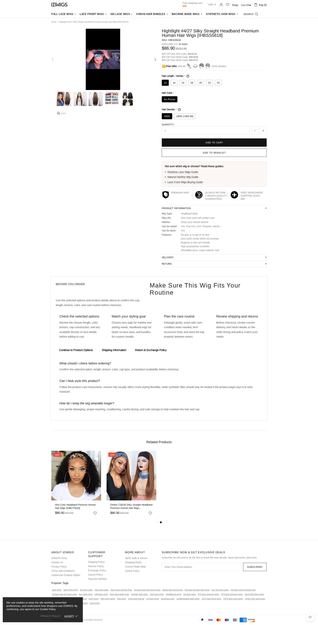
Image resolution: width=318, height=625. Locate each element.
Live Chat (246, 5)
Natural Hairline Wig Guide (182, 176)
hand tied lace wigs (254, 594)
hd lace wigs (189, 594)
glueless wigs (167, 598)
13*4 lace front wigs (211, 598)
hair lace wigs (102, 590)
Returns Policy (96, 566)
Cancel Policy (95, 574)
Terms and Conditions (63, 570)
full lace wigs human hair (243, 590)
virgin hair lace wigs (255, 598)
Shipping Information (114, 350)
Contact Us (57, 562)
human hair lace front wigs (147, 590)
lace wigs (56, 590)
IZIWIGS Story (59, 558)
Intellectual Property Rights (65, 575)
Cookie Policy (132, 570)
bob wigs (121, 598)
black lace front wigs (172, 590)
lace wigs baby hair (119, 594)
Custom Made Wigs (135, 566)
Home (53, 22)
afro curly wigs (108, 598)
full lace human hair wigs (197, 590)
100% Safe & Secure (136, 558)
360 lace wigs (157, 594)
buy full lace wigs (220, 590)
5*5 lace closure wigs (208, 594)
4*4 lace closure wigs (232, 594)
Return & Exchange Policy (151, 350)
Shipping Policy (96, 562)
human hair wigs (139, 594)
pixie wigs (95, 603)
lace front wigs (70, 590)
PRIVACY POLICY (51, 616)
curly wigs (94, 598)
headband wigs (173, 594)
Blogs (235, 5)
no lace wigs (152, 598)
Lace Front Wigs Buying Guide (185, 182)
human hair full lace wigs (64, 594)
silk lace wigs (101, 594)
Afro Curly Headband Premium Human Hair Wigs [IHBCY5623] (75, 506)
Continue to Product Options (76, 350)
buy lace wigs (86, 594)
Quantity (168, 124)
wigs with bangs (136, 598)
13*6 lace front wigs (233, 598)
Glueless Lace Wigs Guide (182, 171)
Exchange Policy (97, 570)
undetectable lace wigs (187, 598)
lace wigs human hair (121, 590)
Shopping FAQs (133, 562)
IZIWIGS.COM (59, 4)
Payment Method (97, 579)
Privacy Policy (59, 566)
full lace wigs (86, 590)
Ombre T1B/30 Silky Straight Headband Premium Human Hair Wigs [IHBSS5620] (131, 506)
